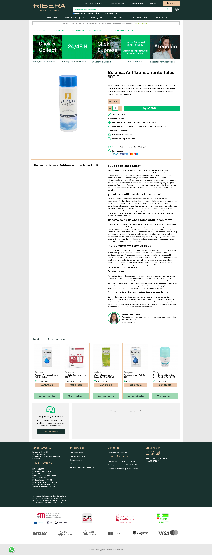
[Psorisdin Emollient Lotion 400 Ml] (76, 357)
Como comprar (76, 460)
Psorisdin (69, 372)
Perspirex (40, 372)
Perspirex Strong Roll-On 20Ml (134, 376)
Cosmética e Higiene (74, 18)
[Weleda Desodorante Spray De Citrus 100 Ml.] (106, 357)
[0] (176, 9)
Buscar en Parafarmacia (85, 13)
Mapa (154, 122)
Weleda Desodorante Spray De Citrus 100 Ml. (104, 376)
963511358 (88, 3)
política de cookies (142, 23)
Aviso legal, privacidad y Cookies (106, 549)
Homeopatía (116, 18)
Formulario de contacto (117, 453)
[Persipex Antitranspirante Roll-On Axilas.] (47, 357)
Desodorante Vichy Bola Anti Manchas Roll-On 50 (164, 376)
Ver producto (47, 396)
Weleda (98, 372)
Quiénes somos (117, 3)
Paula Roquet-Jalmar (131, 314)
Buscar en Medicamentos (108, 13)
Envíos (73, 464)
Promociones (137, 3)
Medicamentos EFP (138, 18)
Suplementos (51, 18)
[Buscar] (169, 9)
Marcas (153, 3)
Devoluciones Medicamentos (82, 467)
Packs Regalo (161, 18)
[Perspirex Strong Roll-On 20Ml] (136, 357)
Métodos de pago (77, 456)
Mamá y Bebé (97, 18)
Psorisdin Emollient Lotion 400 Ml (76, 376)
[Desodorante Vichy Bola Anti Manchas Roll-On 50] (165, 357)
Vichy (156, 372)
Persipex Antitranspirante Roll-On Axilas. (46, 376)
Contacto (98, 3)
